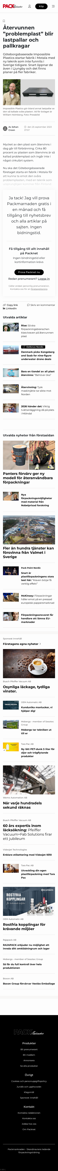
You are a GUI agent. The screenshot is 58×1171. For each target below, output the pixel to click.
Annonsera (29, 1060)
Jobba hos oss (29, 1124)
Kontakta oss (29, 1118)
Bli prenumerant (29, 1049)
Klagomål (29, 1092)
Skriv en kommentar (42, 305)
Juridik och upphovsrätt (29, 1086)
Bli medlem (29, 1055)
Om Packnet (29, 1129)
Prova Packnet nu (29, 272)
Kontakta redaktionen (29, 1113)
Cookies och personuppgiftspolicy (29, 1081)
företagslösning (39, 289)
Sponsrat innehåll (29, 1097)
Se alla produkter (29, 1066)
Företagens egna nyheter (20, 644)
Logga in (44, 278)
